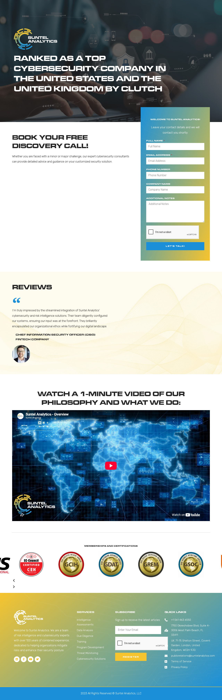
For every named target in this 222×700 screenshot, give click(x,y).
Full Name (154, 140)
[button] (111, 580)
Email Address (158, 155)
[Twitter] (37, 659)
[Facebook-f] (24, 659)
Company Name (158, 184)
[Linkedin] (17, 659)
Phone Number (158, 169)
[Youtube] (30, 659)
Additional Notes (160, 198)
